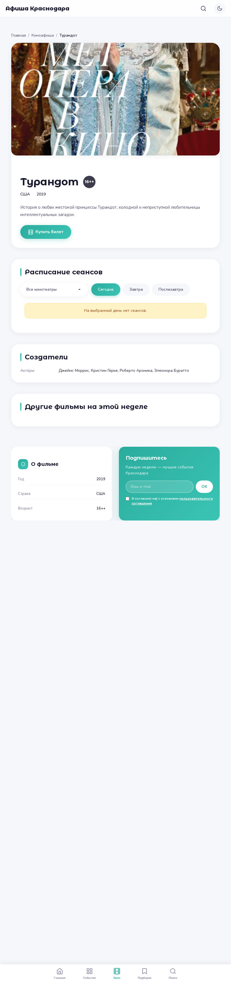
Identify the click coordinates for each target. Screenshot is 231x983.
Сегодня (106, 289)
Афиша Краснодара (37, 8)
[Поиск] (203, 8)
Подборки (144, 978)
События (89, 978)
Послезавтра (171, 289)
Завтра (136, 289)
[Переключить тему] (219, 8)
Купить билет (49, 232)
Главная (18, 35)
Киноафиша (43, 35)
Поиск (173, 978)
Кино (117, 978)
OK (204, 486)
